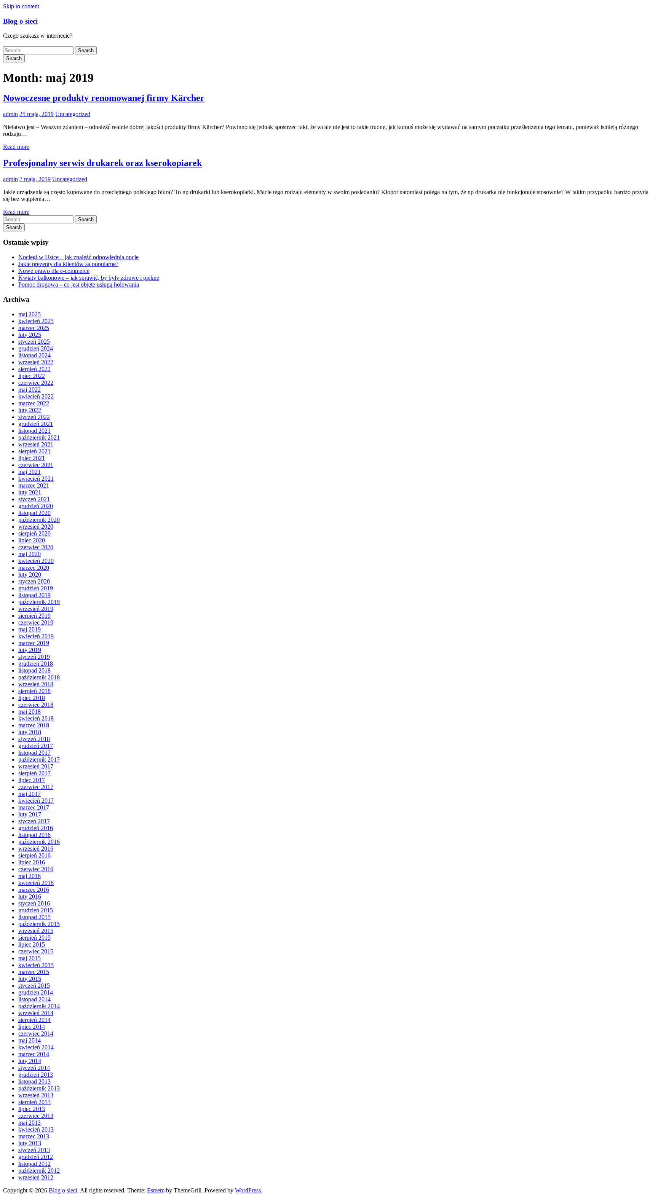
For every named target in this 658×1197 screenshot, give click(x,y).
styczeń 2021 (34, 499)
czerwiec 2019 (35, 622)
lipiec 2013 (31, 1109)
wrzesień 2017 (35, 766)
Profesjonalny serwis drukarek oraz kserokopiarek (102, 163)
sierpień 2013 (34, 1102)
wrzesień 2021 (35, 444)
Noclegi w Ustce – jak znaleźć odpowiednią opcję (78, 257)
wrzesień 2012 (35, 1177)
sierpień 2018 (34, 691)
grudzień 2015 (35, 910)
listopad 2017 (34, 752)
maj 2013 (29, 1122)
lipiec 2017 (31, 780)
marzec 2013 (33, 1136)
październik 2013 (39, 1088)
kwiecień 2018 (36, 718)
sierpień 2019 (34, 615)
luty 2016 (29, 896)
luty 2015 (29, 978)
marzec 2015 (33, 972)
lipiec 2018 (31, 698)
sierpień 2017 (34, 773)
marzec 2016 (33, 889)
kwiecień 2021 (36, 478)
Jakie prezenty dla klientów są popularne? (68, 264)
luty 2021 (29, 492)
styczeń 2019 (34, 656)
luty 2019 (29, 650)
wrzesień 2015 (35, 931)
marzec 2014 (33, 1054)
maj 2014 (29, 1040)
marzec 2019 (33, 643)
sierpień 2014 (34, 1020)
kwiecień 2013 (36, 1129)
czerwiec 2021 (35, 465)
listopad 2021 (34, 430)
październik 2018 (39, 677)
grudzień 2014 (35, 992)
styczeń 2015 (34, 985)
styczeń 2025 (34, 341)
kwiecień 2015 (36, 965)
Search (86, 50)
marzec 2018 (33, 725)
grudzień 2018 (35, 663)
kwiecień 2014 (36, 1047)
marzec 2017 (33, 807)
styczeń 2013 (34, 1150)
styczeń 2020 (34, 581)
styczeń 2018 (34, 739)
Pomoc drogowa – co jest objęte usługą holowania (78, 284)
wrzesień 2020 (35, 526)
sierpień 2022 (34, 369)
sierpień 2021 (34, 451)
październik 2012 (39, 1170)
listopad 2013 (34, 1081)
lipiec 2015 (31, 944)
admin (10, 114)
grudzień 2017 (35, 746)
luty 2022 (29, 410)
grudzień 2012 (35, 1157)
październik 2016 (39, 841)
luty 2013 (29, 1143)
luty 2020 (29, 574)
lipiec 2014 (31, 1026)
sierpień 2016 (34, 855)
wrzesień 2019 (35, 609)
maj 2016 (29, 876)
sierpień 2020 (34, 533)
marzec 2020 (33, 567)
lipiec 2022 (31, 376)
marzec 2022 (33, 403)
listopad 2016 (34, 835)
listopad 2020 (34, 513)
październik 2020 (39, 519)
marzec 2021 (33, 485)
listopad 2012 (34, 1163)
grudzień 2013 (35, 1074)
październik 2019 (39, 602)
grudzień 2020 (35, 506)
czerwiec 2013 (35, 1116)
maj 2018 (29, 711)
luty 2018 (29, 732)
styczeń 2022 (34, 417)
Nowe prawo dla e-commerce (53, 271)
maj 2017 (29, 794)
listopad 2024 (34, 355)
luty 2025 (29, 335)
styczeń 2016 (34, 903)
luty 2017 (29, 814)
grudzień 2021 (35, 424)
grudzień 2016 (35, 828)
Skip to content (21, 6)
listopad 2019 (34, 595)
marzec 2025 (33, 328)
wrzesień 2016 (35, 848)
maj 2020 (29, 554)
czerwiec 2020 (35, 547)
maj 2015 (29, 958)
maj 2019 (29, 629)
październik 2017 (39, 759)
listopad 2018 (34, 670)
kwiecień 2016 (36, 883)
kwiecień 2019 (36, 636)
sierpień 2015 (34, 937)
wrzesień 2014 (35, 1013)
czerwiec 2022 (35, 382)
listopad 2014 (34, 999)
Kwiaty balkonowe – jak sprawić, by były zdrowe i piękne (88, 277)
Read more (16, 146)
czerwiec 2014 (35, 1033)
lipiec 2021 (31, 458)
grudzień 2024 (35, 348)
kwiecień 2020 (36, 561)
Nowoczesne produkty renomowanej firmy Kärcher (103, 98)
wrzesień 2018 (35, 684)
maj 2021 (29, 472)
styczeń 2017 (34, 821)
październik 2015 (39, 924)
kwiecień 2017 (36, 800)
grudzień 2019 (35, 588)
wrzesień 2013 (35, 1095)
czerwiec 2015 (35, 951)
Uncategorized (72, 114)
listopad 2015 (34, 917)
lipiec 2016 (31, 862)
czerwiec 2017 (35, 787)
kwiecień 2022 (36, 396)
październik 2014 (39, 1006)
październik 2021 (39, 437)
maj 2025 (29, 314)
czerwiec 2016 (35, 869)
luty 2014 (29, 1061)
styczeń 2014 (34, 1068)
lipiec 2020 (31, 540)
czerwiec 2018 (35, 704)
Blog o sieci (20, 21)
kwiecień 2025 (36, 321)
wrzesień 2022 (35, 362)
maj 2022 (29, 389)
